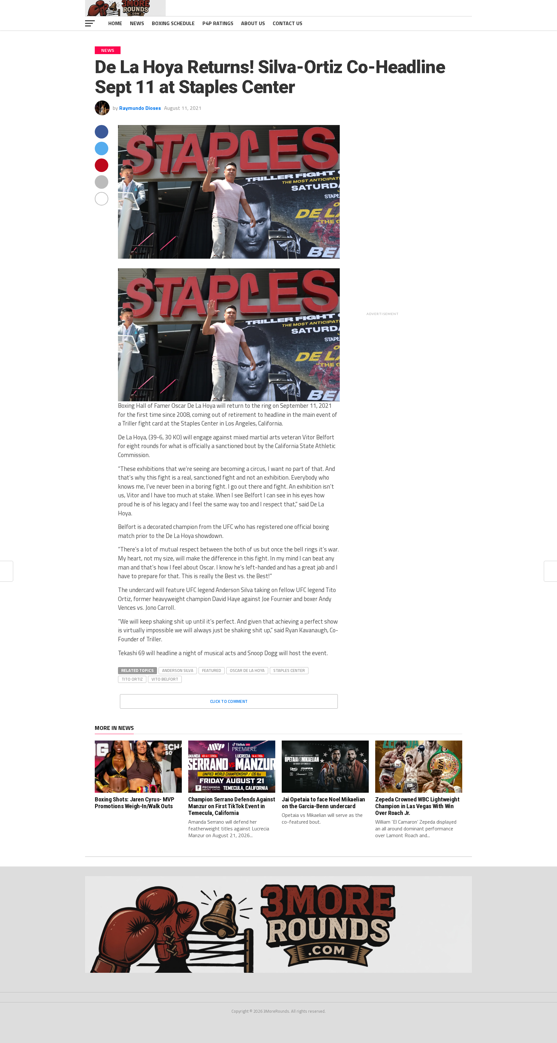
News (137, 23)
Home (115, 23)
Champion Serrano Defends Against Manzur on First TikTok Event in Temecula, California (231, 806)
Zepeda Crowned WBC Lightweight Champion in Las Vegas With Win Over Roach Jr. (417, 806)
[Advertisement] (426, 221)
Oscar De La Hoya (247, 670)
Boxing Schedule (173, 23)
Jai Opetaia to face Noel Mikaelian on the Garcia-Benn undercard (323, 803)
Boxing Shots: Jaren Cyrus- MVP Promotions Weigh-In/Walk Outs (134, 803)
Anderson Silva (177, 670)
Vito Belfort (164, 679)
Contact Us (287, 23)
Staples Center (289, 670)
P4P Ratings (217, 23)
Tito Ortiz (132, 679)
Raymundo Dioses (140, 108)
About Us (253, 23)
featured (211, 670)
